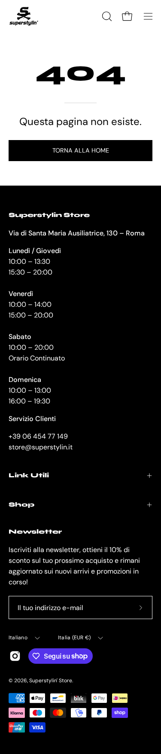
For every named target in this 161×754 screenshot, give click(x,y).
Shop (21, 504)
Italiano (18, 637)
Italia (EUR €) (74, 637)
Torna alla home (80, 150)
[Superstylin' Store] (24, 16)
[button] (106, 16)
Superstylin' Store (50, 680)
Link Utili (29, 475)
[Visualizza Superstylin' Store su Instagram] (15, 656)
